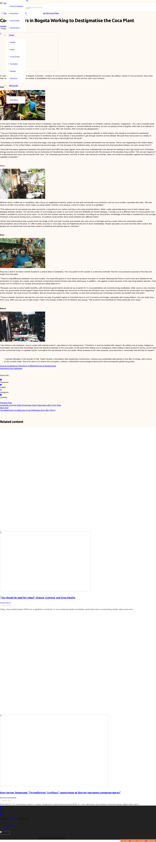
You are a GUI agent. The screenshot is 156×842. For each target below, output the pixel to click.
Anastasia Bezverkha (8, 797)
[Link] (5, 834)
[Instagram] (1, 390)
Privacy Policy (8, 823)
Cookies (6, 828)
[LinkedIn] (1, 395)
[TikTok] (1, 814)
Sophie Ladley (5, 602)
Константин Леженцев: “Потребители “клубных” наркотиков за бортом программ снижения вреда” (60, 792)
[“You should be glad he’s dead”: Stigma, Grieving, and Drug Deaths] (45, 591)
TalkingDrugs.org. (13, 818)
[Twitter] (1, 385)
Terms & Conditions (9, 825)
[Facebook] (1, 380)
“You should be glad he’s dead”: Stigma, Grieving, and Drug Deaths (37, 597)
